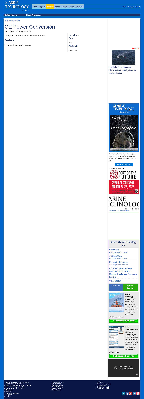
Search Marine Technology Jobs (124, 243)
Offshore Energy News (104, 384)
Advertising (79, 7)
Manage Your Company (33, 15)
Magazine (42, 7)
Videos (71, 7)
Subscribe (123, 321)
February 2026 (124, 112)
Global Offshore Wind (103, 387)
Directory (50, 7)
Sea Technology (56, 383)
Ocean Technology (57, 385)
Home (35, 7)
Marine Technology (57, 387)
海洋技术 (100, 382)
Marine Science (56, 390)
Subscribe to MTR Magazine (14, 383)
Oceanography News (58, 382)
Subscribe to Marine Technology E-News (18, 385)
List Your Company (11, 15)
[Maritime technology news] (17, 8)
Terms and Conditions (12, 393)
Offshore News (101, 385)
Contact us (9, 390)
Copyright (9, 395)
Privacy (8, 396)
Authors (8, 391)
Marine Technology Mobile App (15, 387)
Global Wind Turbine (103, 388)
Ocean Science (56, 388)
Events (57, 7)
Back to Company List (12, 20)
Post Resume (116, 286)
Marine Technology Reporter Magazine (17, 382)
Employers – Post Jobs (130, 287)
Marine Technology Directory (14, 388)
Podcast (64, 7)
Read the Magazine (123, 164)
